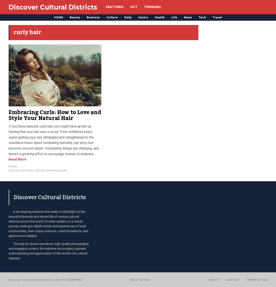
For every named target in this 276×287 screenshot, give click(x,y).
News (188, 17)
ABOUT (214, 280)
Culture (112, 17)
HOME (58, 17)
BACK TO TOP (140, 279)
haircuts (40, 170)
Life (174, 17)
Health (160, 17)
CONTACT (233, 280)
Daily (128, 17)
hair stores (27, 170)
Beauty (75, 17)
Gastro (143, 17)
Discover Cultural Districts (53, 7)
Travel (217, 17)
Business (93, 17)
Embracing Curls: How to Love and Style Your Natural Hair (55, 115)
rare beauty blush (56, 170)
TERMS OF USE (256, 280)
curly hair (14, 170)
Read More (18, 159)
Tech (202, 17)
